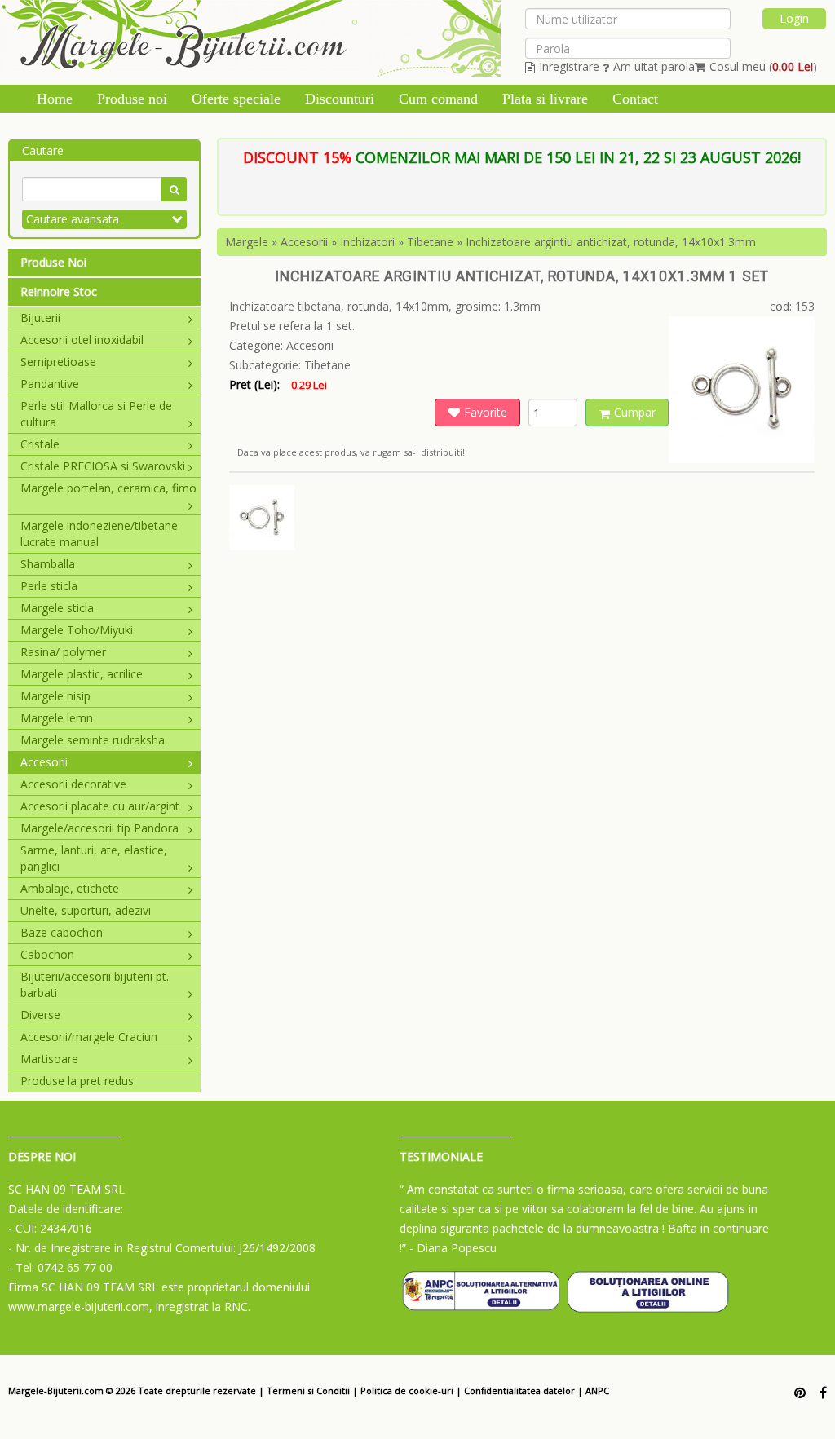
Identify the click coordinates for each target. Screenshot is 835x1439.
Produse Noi (53, 262)
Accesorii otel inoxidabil (82, 339)
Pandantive (49, 383)
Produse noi (132, 98)
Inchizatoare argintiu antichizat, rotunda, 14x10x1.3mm (611, 241)
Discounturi (339, 98)
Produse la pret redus (77, 1080)
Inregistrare (569, 66)
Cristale (40, 444)
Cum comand (438, 98)
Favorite (485, 412)
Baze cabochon (61, 932)
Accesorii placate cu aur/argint (99, 806)
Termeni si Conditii (308, 1390)
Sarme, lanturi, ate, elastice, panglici (93, 858)
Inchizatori (367, 241)
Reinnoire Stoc (58, 291)
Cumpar (635, 412)
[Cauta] (174, 189)
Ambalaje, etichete (69, 888)
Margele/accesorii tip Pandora (99, 828)
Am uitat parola (654, 66)
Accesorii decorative (73, 784)
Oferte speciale (236, 98)
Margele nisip (55, 696)
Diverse (40, 1014)
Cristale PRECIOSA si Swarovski (102, 466)
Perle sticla (48, 586)
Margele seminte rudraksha (92, 740)
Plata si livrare (545, 98)
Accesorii (44, 762)
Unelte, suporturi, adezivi (85, 910)
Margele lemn (56, 718)
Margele (246, 241)
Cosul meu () (763, 66)
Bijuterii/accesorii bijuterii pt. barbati (94, 984)
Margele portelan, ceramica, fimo (108, 488)
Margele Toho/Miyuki (76, 630)
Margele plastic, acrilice (81, 674)
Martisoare (49, 1058)
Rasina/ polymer (63, 652)
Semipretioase (58, 361)
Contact (635, 98)
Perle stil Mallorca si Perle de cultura (96, 414)
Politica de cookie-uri (406, 1390)
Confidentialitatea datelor (519, 1390)
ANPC (597, 1390)
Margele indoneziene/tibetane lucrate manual (99, 534)
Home (55, 98)
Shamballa (47, 564)
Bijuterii (40, 317)
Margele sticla (57, 608)
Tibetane (430, 241)
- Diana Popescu (453, 1248)
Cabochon (47, 954)
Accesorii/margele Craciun (88, 1036)
